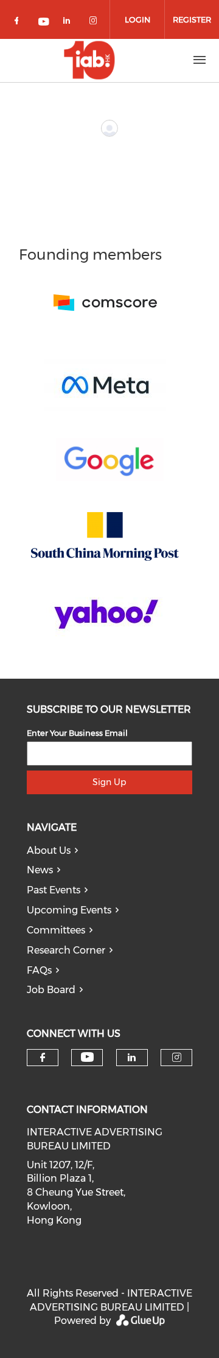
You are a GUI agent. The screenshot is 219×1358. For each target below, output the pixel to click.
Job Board (51, 990)
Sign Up (109, 782)
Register (192, 19)
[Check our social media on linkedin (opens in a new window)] (70, 23)
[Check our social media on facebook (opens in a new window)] (19, 23)
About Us (49, 850)
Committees (56, 930)
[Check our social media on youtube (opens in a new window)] (44, 23)
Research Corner (66, 950)
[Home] (89, 60)
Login (137, 19)
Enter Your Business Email (77, 733)
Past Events (53, 890)
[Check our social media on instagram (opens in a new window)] (95, 23)
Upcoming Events (69, 910)
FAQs (39, 970)
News (40, 870)
